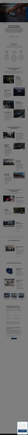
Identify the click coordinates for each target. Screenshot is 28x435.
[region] (22, 428)
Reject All (22, 431)
